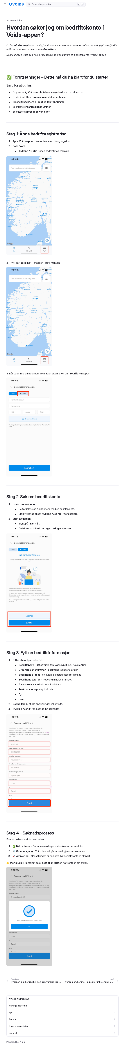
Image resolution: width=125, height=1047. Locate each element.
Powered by (15, 1042)
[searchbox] (54, 4)
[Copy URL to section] (111, 77)
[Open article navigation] (4, 4)
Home (13, 20)
